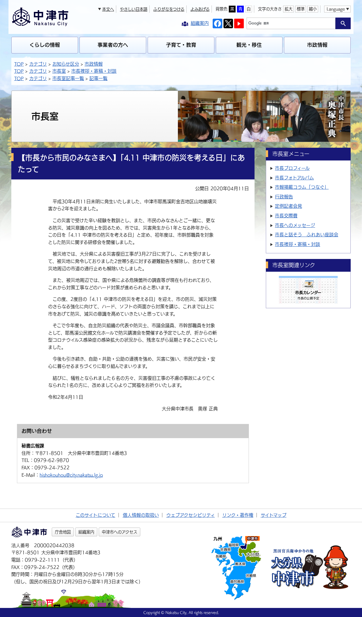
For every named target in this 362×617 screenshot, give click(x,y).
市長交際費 (286, 215)
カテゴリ (38, 64)
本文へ (108, 9)
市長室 (59, 71)
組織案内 (86, 532)
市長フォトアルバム (294, 177)
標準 (301, 9)
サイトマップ (273, 515)
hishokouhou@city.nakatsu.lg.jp (71, 475)
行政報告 (284, 196)
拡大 (288, 9)
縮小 (313, 9)
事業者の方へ (113, 44)
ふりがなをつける (168, 9)
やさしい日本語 (133, 9)
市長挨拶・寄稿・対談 (94, 71)
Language (336, 9)
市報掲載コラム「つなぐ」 (302, 187)
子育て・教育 (181, 44)
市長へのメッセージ (295, 225)
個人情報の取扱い (141, 515)
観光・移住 (249, 44)
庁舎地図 (63, 532)
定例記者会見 (288, 206)
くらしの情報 (44, 44)
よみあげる (200, 9)
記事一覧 (98, 78)
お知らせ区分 (65, 64)
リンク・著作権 (237, 515)
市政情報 (317, 44)
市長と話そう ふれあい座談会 (306, 234)
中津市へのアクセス (119, 532)
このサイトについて (95, 515)
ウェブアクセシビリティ (190, 515)
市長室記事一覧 (68, 78)
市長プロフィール (292, 168)
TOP (19, 64)
